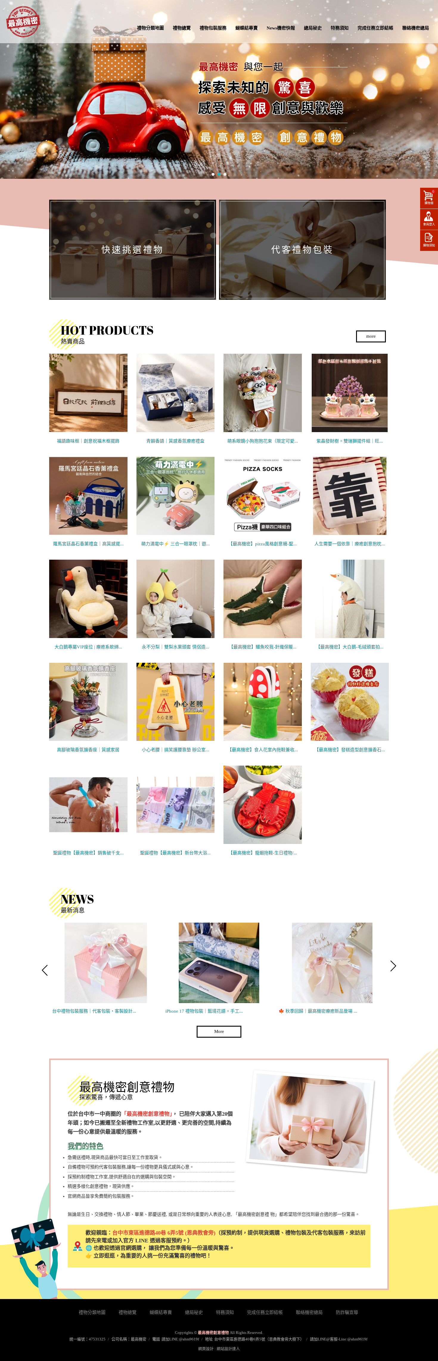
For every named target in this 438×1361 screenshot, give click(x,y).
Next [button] (393, 968)
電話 (156, 1339)
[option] (105, 968)
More (219, 1031)
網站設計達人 (228, 1348)
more (371, 336)
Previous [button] (45, 968)
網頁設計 (206, 1348)
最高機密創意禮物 (23, 21)
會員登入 (429, 224)
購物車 (429, 197)
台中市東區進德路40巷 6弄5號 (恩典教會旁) (163, 1233)
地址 (209, 1339)
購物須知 (429, 245)
